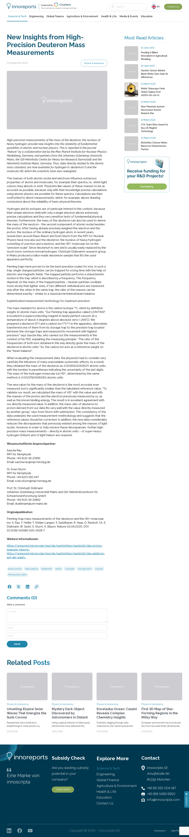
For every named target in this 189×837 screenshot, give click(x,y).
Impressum (160, 830)
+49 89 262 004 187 (161, 788)
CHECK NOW (63, 789)
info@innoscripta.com (163, 800)
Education (104, 797)
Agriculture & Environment (117, 786)
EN (158, 7)
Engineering (106, 774)
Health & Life (106, 792)
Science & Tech (108, 768)
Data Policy (176, 830)
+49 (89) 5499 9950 (161, 794)
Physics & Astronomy (94, 63)
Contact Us (173, 6)
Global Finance (108, 780)
